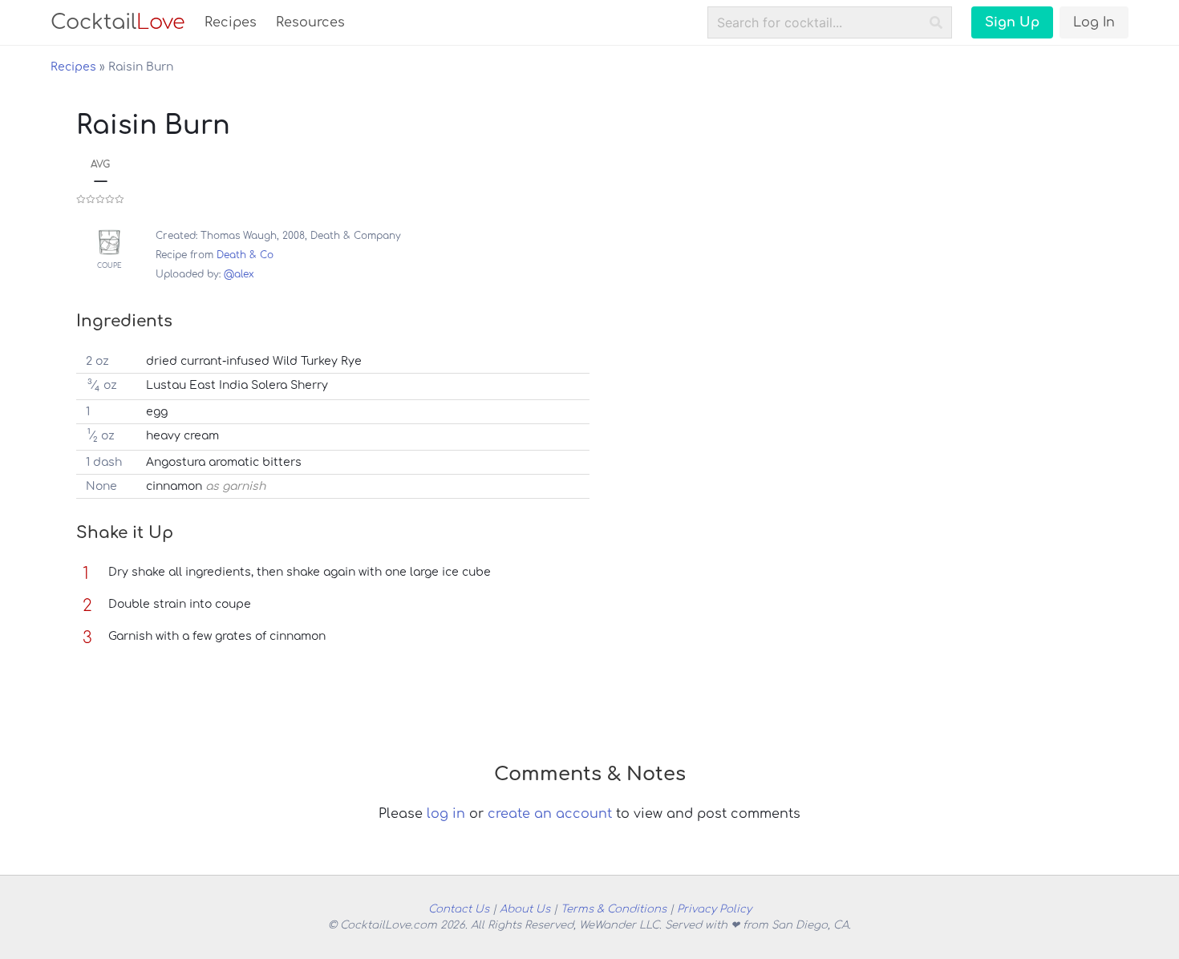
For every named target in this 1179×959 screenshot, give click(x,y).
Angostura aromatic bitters (224, 462)
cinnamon (174, 486)
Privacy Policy (714, 909)
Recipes (231, 22)
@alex (239, 274)
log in (446, 814)
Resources (310, 22)
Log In (1094, 22)
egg (157, 412)
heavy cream (182, 436)
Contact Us (458, 909)
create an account (550, 814)
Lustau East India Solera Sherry (237, 385)
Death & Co (245, 255)
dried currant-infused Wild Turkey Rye (254, 361)
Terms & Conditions (613, 909)
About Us (525, 909)
